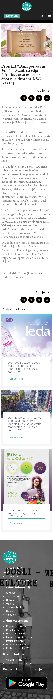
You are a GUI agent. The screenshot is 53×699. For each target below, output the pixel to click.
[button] (42, 16)
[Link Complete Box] (26, 351)
